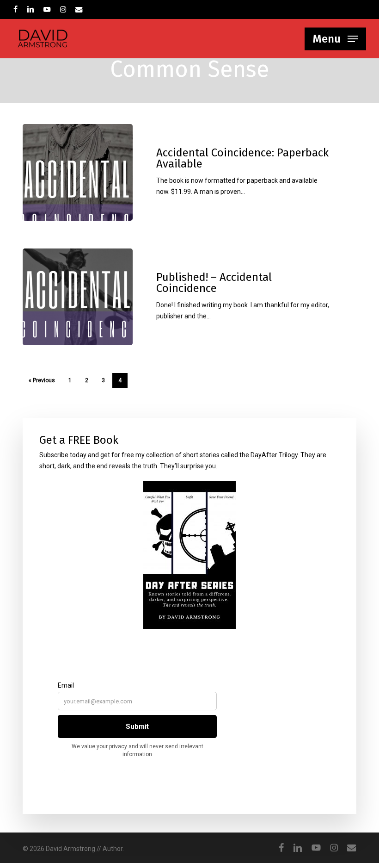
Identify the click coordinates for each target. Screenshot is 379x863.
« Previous (42, 380)
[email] (79, 9)
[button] (335, 38)
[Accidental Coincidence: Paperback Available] (78, 172)
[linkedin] (30, 9)
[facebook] (15, 9)
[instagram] (63, 9)
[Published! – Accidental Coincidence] (78, 296)
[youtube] (47, 9)
